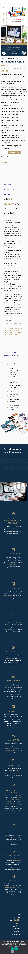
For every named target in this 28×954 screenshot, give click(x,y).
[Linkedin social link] (16, 1)
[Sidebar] (2, 288)
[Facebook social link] (12, 1)
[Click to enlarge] (4, 53)
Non (16, 948)
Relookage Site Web (13, 58)
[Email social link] (14, 1)
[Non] (12, 951)
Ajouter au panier (14, 153)
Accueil (3, 58)
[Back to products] (24, 59)
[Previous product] (22, 59)
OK (12, 948)
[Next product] (26, 59)
